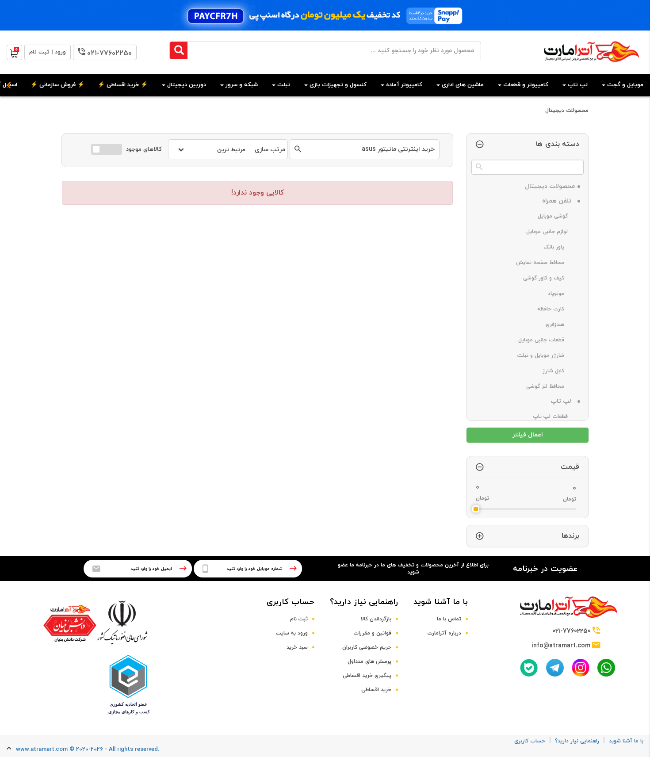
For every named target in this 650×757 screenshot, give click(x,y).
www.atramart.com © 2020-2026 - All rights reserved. (87, 749)
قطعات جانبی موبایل (546, 340)
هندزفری (560, 324)
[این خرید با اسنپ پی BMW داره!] (325, 15)
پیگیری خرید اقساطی (367, 675)
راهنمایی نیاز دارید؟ (364, 602)
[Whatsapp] (606, 668)
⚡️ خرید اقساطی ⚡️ (123, 85)
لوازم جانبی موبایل (550, 231)
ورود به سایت (292, 633)
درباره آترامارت (444, 633)
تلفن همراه (558, 201)
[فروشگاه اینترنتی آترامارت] (591, 66)
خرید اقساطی (376, 689)
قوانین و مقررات (372, 633)
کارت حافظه (556, 309)
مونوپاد (561, 293)
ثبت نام (299, 619)
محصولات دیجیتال (567, 110)
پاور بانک (559, 247)
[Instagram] (580, 667)
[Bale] (529, 668)
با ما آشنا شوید (440, 602)
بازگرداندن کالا (376, 619)
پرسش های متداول (369, 661)
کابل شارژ (559, 371)
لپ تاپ (563, 401)
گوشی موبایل (556, 216)
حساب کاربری (290, 602)
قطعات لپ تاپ (554, 416)
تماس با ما (449, 619)
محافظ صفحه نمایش (545, 262)
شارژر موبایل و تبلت (546, 355)
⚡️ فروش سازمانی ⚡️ (57, 85)
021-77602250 (109, 53)
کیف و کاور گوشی (549, 278)
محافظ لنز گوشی (550, 386)
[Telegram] (555, 668)
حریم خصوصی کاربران (366, 647)
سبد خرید (297, 647)
